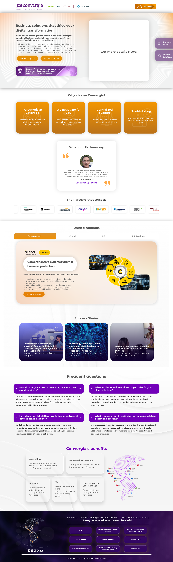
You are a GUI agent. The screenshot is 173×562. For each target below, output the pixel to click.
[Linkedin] (29, 550)
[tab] (35, 236)
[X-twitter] (38, 550)
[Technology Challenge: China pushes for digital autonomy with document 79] (86, 342)
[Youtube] (41, 550)
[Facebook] (32, 550)
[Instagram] (35, 550)
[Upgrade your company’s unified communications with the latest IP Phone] (132, 342)
